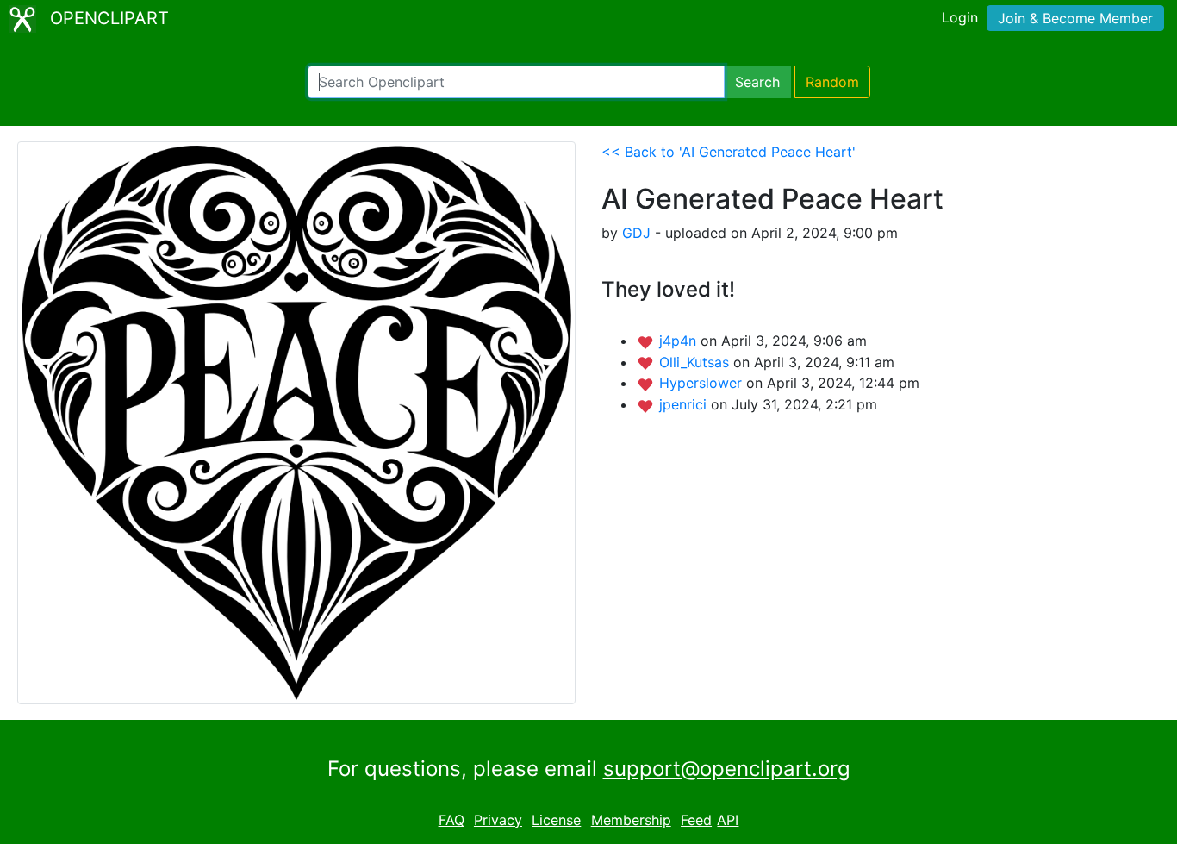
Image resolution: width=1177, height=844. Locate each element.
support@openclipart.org (726, 768)
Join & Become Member (1075, 18)
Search (757, 82)
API (727, 819)
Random (832, 82)
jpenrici (685, 404)
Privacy (498, 819)
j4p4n (680, 340)
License (556, 819)
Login (960, 17)
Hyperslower (702, 382)
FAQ (451, 819)
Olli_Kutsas (696, 362)
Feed (696, 819)
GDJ (636, 232)
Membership (631, 819)
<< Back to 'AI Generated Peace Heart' (728, 151)
